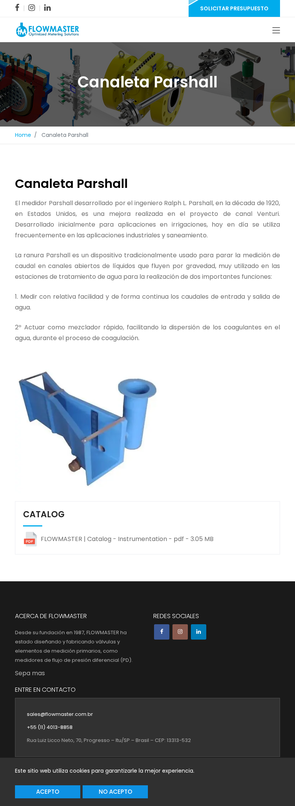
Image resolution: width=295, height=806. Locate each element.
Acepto (47, 792)
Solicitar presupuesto (234, 8)
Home (23, 135)
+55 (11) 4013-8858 (50, 727)
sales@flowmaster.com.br (60, 714)
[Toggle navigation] (276, 30)
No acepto (115, 792)
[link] (17, 8)
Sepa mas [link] (30, 673)
